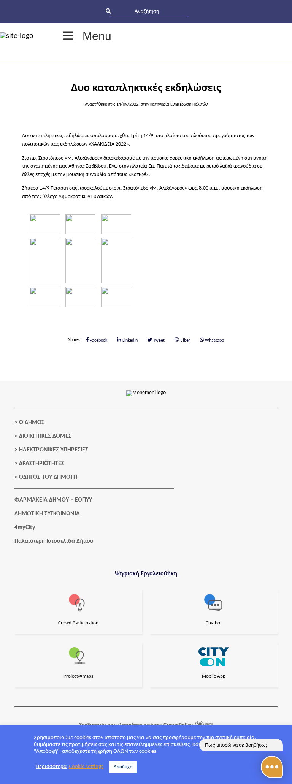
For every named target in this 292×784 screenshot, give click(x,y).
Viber (184, 340)
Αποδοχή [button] (123, 766)
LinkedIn (129, 340)
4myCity (24, 527)
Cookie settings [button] (86, 767)
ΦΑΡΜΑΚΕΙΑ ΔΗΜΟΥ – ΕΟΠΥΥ (53, 500)
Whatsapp (214, 340)
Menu (97, 36)
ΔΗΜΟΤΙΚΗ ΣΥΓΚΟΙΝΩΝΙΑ (47, 514)
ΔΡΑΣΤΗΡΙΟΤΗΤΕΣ (41, 464)
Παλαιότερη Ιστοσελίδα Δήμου (54, 541)
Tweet (158, 340)
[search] (149, 11)
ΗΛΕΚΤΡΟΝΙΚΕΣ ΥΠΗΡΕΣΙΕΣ (53, 450)
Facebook (98, 340)
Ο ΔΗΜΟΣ (31, 423)
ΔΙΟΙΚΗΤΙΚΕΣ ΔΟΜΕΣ (45, 436)
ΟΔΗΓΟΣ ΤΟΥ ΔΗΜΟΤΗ (48, 477)
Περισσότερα (51, 767)
